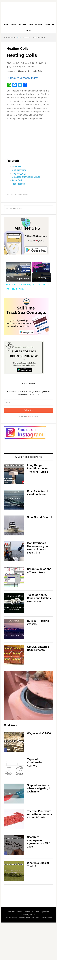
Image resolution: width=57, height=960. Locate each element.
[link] (10, 266)
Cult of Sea (28, 11)
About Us (12, 912)
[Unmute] (36, 270)
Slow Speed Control (39, 517)
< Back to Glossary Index (23, 77)
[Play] (33, 270)
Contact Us (28, 912)
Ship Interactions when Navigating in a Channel (39, 788)
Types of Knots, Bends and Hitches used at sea (39, 598)
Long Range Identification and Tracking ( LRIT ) (38, 468)
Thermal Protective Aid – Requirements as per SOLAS (39, 814)
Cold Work (10, 725)
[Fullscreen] (48, 270)
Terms (19, 912)
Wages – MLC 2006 (39, 733)
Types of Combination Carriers (35, 762)
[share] (25, 265)
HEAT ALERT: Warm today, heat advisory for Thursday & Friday (18, 266)
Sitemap (38, 912)
